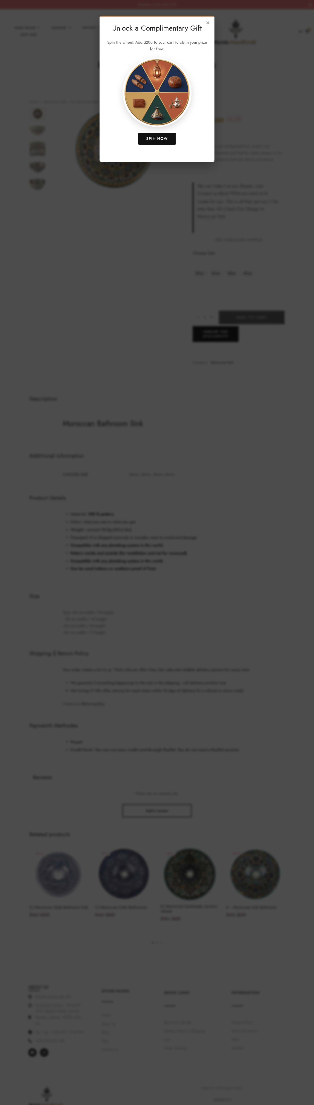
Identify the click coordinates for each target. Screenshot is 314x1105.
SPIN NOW (157, 138)
